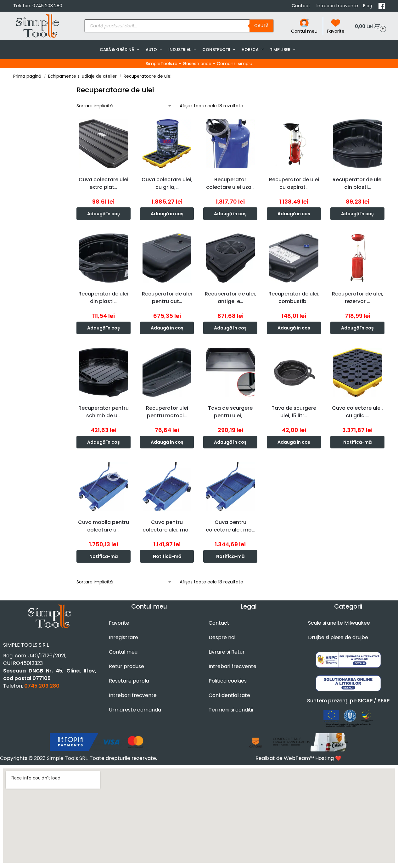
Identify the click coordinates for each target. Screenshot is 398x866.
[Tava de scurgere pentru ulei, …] (230, 372)
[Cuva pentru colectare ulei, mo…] (167, 486)
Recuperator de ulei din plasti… (358, 183)
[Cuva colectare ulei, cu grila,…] (167, 144)
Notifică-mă (357, 442)
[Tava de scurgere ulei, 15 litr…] (294, 372)
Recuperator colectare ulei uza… (230, 183)
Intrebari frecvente (337, 6)
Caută (261, 26)
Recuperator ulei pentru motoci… (167, 411)
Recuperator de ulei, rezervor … (357, 297)
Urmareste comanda (135, 709)
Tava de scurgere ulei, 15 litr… (294, 411)
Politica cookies (228, 680)
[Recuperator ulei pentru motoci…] (167, 372)
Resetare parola (129, 680)
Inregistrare (123, 637)
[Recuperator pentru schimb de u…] (103, 372)
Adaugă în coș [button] (103, 214)
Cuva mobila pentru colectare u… (103, 526)
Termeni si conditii (231, 709)
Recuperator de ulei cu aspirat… (294, 183)
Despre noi (222, 637)
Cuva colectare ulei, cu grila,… (167, 183)
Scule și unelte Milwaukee (339, 623)
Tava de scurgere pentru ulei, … (230, 411)
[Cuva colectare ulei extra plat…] (103, 144)
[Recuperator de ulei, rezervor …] (357, 258)
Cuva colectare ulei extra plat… (103, 183)
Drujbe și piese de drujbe (338, 637)
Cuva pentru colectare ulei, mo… (167, 526)
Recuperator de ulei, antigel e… (230, 297)
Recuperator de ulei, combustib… (294, 297)
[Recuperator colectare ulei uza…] (230, 144)
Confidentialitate (229, 695)
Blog (368, 6)
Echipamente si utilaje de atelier (82, 76)
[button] (370, 26)
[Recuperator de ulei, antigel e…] (230, 258)
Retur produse (126, 666)
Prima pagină (27, 76)
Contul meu (304, 31)
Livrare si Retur (227, 651)
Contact (301, 6)
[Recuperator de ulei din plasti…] (357, 144)
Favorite (336, 31)
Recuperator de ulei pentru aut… (167, 297)
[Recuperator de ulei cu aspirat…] (294, 144)
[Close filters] (71, 88)
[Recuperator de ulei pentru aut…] (167, 258)
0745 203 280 (47, 6)
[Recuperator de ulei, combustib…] (294, 258)
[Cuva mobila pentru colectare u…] (103, 486)
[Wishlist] (127, 126)
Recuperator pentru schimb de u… (103, 411)
